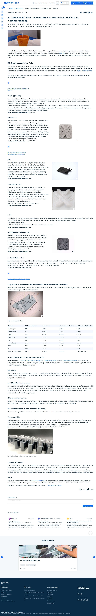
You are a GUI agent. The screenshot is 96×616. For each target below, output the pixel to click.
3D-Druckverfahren (38, 481)
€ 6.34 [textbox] (61, 340)
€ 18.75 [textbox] (44, 349)
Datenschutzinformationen (40, 613)
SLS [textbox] (26, 331)
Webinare (4, 596)
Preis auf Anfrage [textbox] (81, 351)
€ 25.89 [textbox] (62, 343)
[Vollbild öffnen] (77, 140)
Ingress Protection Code (84, 71)
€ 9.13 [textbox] (44, 340)
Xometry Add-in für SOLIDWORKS (33, 596)
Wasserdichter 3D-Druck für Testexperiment (19, 279)
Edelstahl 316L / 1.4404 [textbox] (14, 351)
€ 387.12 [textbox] (44, 351)
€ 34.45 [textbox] (44, 343)
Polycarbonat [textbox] (12, 343)
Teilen (91, 489)
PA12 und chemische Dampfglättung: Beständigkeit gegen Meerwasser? (17, 153)
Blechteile (50, 594)
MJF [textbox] (26, 329)
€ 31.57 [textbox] (62, 331)
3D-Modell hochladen (55, 485)
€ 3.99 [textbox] (78, 349)
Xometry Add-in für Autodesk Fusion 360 (34, 599)
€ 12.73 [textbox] (79, 334)
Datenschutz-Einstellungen (57, 613)
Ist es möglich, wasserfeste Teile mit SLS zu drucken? (18, 89)
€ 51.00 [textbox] (44, 329)
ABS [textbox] (9, 340)
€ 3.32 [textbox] (78, 346)
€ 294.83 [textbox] (62, 351)
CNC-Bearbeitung (52, 590)
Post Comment (88, 506)
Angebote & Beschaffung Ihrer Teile (82, 3)
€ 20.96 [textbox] (44, 334)
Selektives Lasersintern (70, 360)
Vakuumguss (50, 603)
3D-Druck (21, 8)
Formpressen (51, 601)
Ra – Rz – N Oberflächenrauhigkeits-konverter (34, 593)
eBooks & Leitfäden (6, 594)
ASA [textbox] (9, 349)
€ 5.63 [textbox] (78, 337)
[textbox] (16, 325)
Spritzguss (50, 596)
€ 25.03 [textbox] (79, 343)
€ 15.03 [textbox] (62, 334)
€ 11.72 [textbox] (62, 329)
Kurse (2, 599)
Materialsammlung (6, 590)
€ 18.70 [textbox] (44, 337)
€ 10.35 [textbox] (62, 337)
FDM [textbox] (26, 337)
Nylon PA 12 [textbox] (11, 334)
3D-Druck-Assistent (29, 590)
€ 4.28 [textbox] (61, 346)
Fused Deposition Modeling (31, 360)
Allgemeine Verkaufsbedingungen (22, 613)
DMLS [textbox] (26, 351)
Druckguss (50, 599)
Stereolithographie (50, 360)
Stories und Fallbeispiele (8, 601)
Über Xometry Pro (6, 613)
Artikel (16, 8)
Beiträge (3, 592)
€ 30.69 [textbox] (79, 331)
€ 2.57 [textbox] (78, 340)
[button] (26, 12)
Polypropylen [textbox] (12, 329)
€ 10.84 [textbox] (44, 346)
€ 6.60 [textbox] (61, 349)
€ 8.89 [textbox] (78, 329)
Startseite (11, 8)
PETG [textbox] (9, 346)
